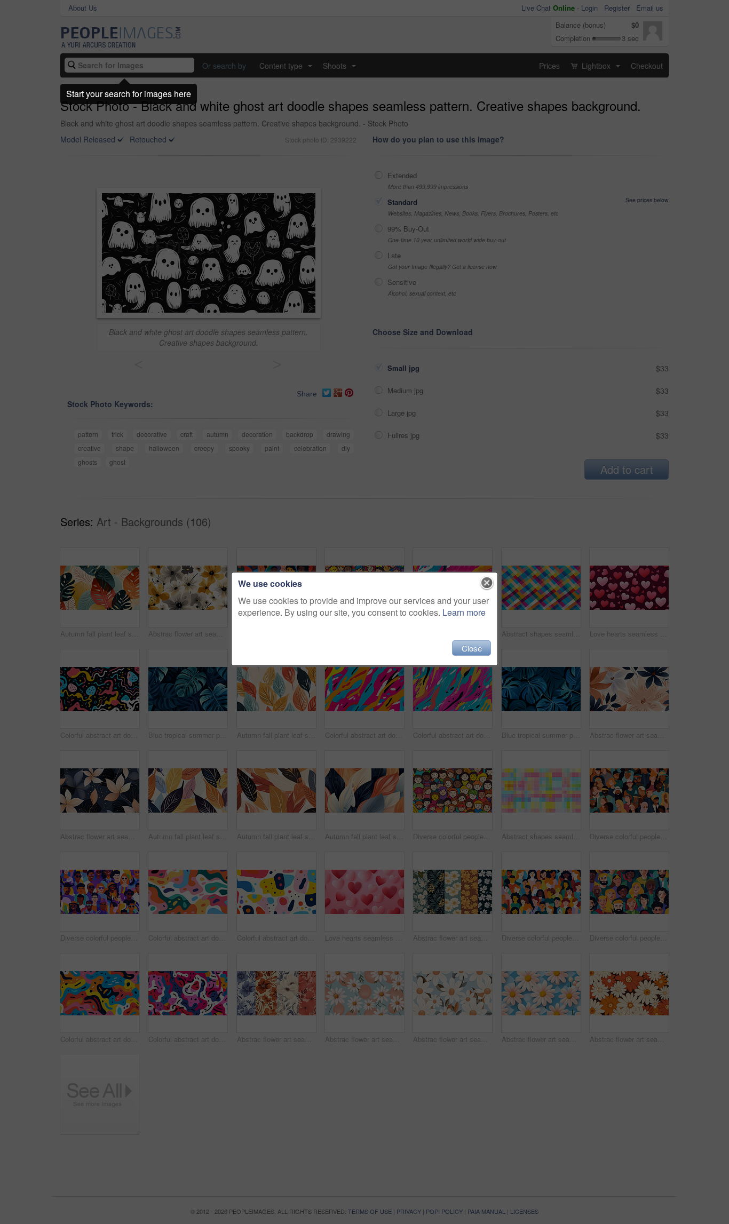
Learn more (464, 612)
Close (472, 648)
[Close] (487, 583)
